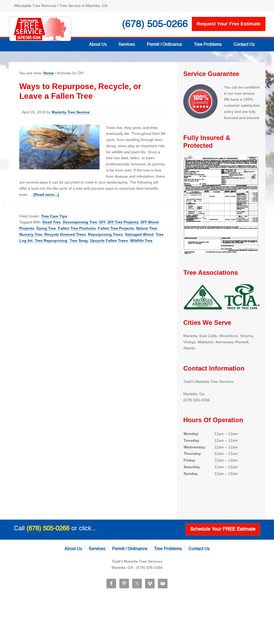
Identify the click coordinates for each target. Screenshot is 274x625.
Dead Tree (52, 222)
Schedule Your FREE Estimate (223, 529)
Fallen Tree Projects (116, 228)
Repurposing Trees (105, 234)
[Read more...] (46, 194)
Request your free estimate (229, 23)
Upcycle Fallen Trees (109, 240)
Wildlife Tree (141, 240)
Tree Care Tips (54, 216)
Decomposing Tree (80, 222)
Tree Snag (79, 240)
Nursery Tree (30, 234)
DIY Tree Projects (123, 222)
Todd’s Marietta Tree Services (40, 29)
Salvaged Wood (139, 234)
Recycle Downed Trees (65, 234)
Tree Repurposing (51, 240)
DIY (102, 222)
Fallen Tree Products (77, 228)
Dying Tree (46, 228)
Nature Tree (146, 228)
